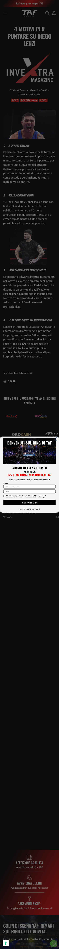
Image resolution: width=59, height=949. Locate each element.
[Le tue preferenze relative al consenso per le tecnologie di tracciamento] (6, 943)
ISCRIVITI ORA (29, 502)
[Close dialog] (56, 438)
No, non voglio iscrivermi (29, 509)
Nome (5, 483)
